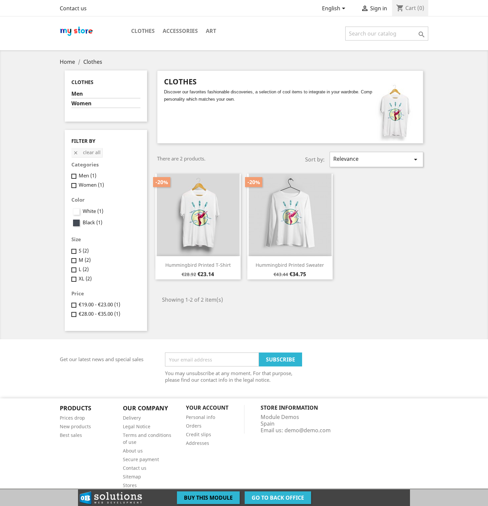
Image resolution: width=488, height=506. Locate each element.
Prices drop (72, 418)
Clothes (143, 31)
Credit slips (198, 434)
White (93, 211)
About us (133, 451)
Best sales (71, 435)
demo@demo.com (308, 430)
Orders (194, 426)
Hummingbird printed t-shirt (198, 265)
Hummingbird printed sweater (290, 265)
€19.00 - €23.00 (99, 304)
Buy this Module (208, 497)
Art (211, 31)
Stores (130, 485)
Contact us (73, 8)
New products (75, 426)
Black (92, 222)
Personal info (200, 417)
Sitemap (132, 476)
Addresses (197, 443)
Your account (207, 407)
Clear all (87, 152)
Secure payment (141, 459)
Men (77, 93)
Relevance (376, 159)
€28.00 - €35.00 (99, 313)
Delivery (132, 418)
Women (81, 103)
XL (85, 278)
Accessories (180, 31)
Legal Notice (136, 426)
